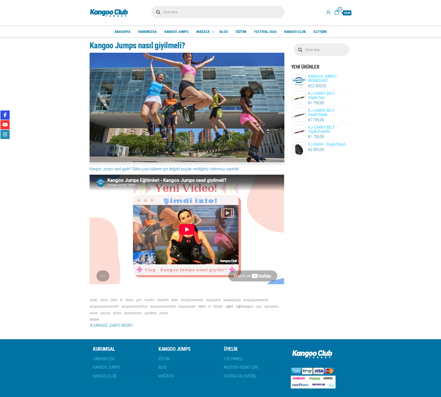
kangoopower (186, 306)
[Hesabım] (328, 12)
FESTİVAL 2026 (265, 32)
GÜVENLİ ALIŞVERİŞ (240, 376)
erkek (113, 300)
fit (121, 300)
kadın (174, 300)
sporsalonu (271, 306)
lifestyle (218, 306)
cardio (93, 300)
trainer (94, 313)
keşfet (202, 306)
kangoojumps (231, 300)
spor (259, 306)
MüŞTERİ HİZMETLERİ (241, 367)
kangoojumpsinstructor (104, 306)
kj (209, 306)
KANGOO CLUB (295, 32)
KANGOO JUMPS (176, 32)
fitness (129, 300)
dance (104, 300)
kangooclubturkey (192, 300)
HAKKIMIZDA (147, 32)
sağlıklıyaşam (244, 306)
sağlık (229, 306)
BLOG (224, 32)
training (105, 313)
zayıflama (150, 313)
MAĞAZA (202, 32)
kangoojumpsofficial (134, 306)
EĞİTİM (241, 32)
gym (138, 300)
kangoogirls (213, 300)
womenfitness (132, 313)
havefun (149, 300)
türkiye (117, 313)
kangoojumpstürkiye (162, 306)
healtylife (162, 300)
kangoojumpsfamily (255, 300)
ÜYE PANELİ (233, 358)
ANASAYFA (122, 32)
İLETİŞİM (320, 32)
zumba (163, 313)
